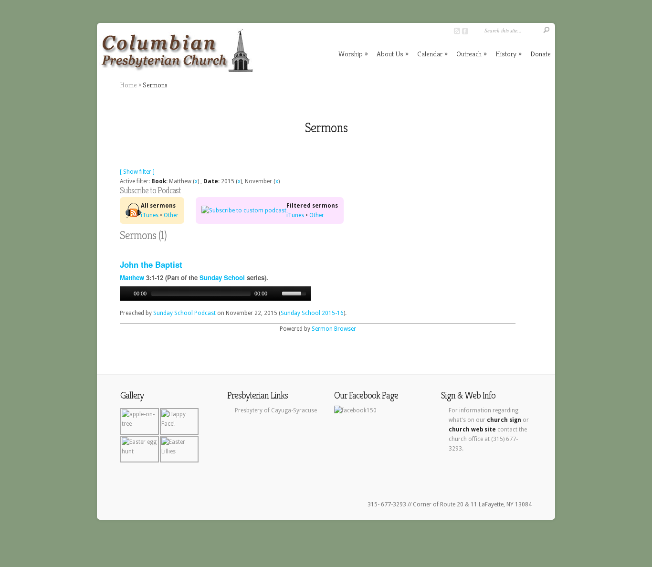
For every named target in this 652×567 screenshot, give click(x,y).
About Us (393, 53)
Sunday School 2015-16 (312, 313)
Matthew (132, 277)
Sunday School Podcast (184, 313)
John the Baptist (151, 264)
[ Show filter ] (137, 171)
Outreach (471, 53)
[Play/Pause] (126, 293)
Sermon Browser (334, 329)
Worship (353, 53)
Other (171, 215)
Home (128, 85)
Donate (540, 53)
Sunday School (222, 277)
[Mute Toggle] (276, 293)
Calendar (432, 53)
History (508, 53)
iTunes (149, 215)
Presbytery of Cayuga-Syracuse (276, 410)
